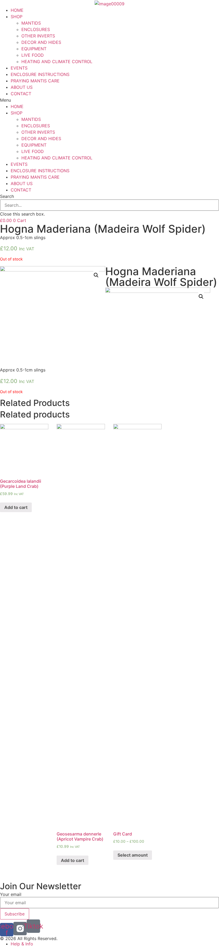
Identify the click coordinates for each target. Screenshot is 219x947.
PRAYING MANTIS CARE (35, 80)
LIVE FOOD (32, 55)
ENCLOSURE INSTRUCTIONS (40, 74)
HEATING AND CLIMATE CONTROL (56, 61)
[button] (109, 100)
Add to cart (16, 507)
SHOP (16, 16)
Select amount (133, 855)
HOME (17, 10)
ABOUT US (22, 87)
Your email (10, 894)
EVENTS (19, 68)
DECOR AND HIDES (41, 42)
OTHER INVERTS (38, 36)
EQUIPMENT (33, 48)
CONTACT (21, 93)
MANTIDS (31, 23)
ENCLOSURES (35, 29)
